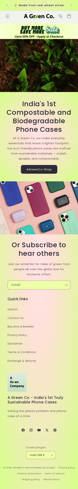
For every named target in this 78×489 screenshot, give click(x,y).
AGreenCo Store (22, 467)
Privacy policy (67, 467)
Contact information (29, 473)
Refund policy (52, 479)
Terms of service (54, 473)
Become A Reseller (21, 326)
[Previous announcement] (7, 5)
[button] (7, 16)
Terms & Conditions (22, 352)
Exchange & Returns (22, 361)
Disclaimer (15, 343)
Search (13, 309)
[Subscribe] (66, 285)
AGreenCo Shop (39, 169)
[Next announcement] (71, 5)
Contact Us (16, 318)
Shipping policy (31, 479)
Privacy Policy (17, 335)
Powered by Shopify (43, 467)
